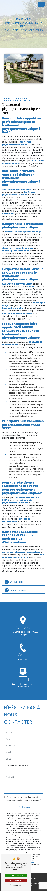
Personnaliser (16, 885)
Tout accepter (17, 876)
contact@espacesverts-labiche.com (24, 685)
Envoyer (26, 807)
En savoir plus (16, 581)
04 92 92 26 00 (23, 659)
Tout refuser (17, 880)
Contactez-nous (18, 590)
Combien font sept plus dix (16, 765)
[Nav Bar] (41, 4)
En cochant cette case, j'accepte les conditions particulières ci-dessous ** (24, 798)
